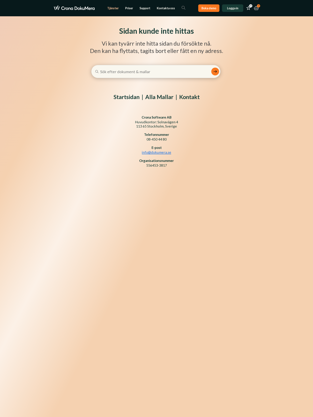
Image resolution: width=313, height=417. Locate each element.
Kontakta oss (166, 8)
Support (145, 8)
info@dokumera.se (156, 152)
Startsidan (126, 97)
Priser (129, 8)
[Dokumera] (74, 8)
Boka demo (208, 8)
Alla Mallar (159, 97)
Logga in (232, 8)
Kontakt (189, 97)
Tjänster (113, 8)
